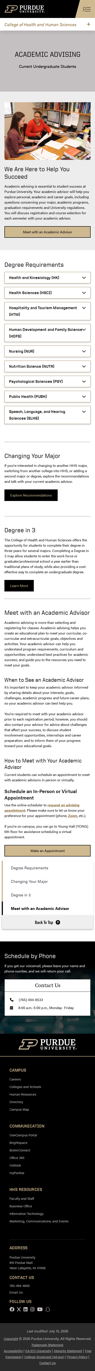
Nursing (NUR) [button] (21, 351)
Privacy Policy (77, 1356)
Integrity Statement (68, 1350)
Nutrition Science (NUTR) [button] (31, 366)
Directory (16, 1101)
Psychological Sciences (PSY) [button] (36, 381)
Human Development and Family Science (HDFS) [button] (45, 332)
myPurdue (17, 1172)
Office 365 (17, 1157)
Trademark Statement (47, 1344)
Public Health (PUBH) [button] (28, 396)
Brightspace (18, 1142)
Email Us (16, 1292)
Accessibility (13, 1350)
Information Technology (27, 1213)
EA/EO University (38, 1350)
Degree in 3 (21, 895)
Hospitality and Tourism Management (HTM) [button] (43, 311)
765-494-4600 (20, 1285)
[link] (47, 232)
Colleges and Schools (25, 1086)
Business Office (21, 1206)
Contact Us (47, 1362)
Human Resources (23, 1094)
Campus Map (19, 1109)
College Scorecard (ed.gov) (44, 1356)
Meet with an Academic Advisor (40, 908)
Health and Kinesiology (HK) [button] (34, 277)
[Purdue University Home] (47, 1045)
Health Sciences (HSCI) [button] (30, 292)
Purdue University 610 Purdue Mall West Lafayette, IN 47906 (28, 1262)
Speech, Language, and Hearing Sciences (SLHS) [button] (37, 414)
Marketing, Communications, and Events (39, 1221)
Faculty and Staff (22, 1198)
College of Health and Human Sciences (40, 24)
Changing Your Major (29, 881)
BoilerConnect (20, 1150)
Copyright (11, 1338)
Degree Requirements (29, 867)
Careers (15, 1079)
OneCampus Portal (23, 1135)
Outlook (15, 1165)
